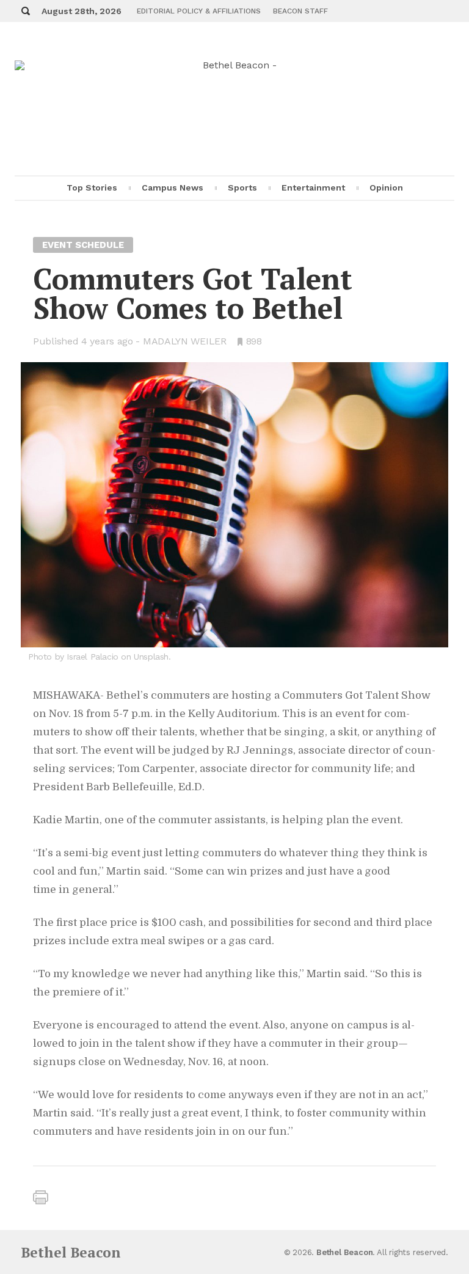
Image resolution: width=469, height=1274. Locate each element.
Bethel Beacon (71, 1252)
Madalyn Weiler (185, 341)
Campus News (172, 187)
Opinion (386, 187)
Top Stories (92, 187)
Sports (242, 187)
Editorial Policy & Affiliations (199, 11)
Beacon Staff (300, 11)
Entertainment (313, 187)
